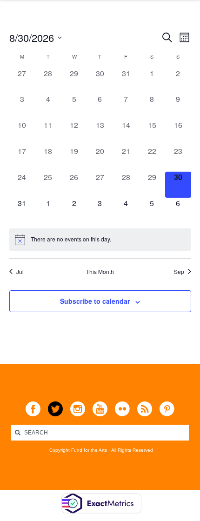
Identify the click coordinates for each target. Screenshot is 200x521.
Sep (179, 271)
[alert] (100, 239)
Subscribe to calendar (95, 301)
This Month (100, 271)
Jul (20, 271)
